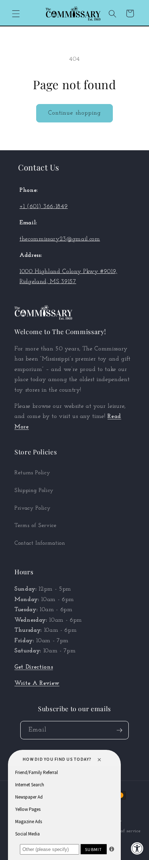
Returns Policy (32, 473)
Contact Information (39, 543)
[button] (16, 13)
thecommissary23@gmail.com (60, 239)
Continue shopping (74, 113)
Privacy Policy (32, 508)
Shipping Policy (34, 490)
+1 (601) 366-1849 (44, 206)
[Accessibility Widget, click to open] (137, 848)
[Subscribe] (119, 730)
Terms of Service (35, 525)
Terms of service (123, 831)
